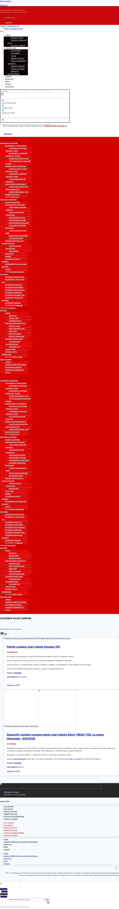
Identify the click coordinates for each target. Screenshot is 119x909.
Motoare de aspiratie (13, 367)
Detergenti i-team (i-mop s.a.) (13, 281)
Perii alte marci (15, 334)
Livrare (13, 56)
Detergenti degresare (13, 305)
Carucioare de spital (17, 218)
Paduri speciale (15, 321)
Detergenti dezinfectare (15, 295)
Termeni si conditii (17, 69)
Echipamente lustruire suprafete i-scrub (16, 155)
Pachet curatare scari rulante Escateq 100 (33, 646)
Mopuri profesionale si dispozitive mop (12, 242)
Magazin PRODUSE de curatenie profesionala (21, 842)
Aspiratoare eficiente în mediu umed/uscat (17, 188)
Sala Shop (4, 5)
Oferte (7, 35)
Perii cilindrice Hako (17, 329)
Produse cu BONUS (18, 45)
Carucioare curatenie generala (16, 209)
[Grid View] (2, 633)
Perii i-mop (13, 331)
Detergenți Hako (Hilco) (14, 277)
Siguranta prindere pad (14, 370)
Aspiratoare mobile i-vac (19, 159)
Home (6, 839)
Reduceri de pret (17, 38)
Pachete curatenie (12, 202)
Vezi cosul (8, 134)
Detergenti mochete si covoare (12, 299)
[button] (36, 31)
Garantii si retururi (17, 58)
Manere (8, 256)
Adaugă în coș (12, 685)
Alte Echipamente (12, 197)
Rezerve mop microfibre (18, 236)
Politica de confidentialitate (13, 73)
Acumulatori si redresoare (9, 353)
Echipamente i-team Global (16, 146)
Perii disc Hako (14, 326)
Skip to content (5, 1)
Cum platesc (15, 53)
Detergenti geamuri (13, 303)
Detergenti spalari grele (15, 290)
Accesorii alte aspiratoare (13, 348)
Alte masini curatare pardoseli (15, 180)
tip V (71, 759)
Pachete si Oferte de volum (16, 41)
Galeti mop (9, 254)
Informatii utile (10, 48)
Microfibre (9, 228)
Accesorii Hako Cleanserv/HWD (13, 343)
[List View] (5, 634)
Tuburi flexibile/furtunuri (15, 365)
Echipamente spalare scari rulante (14, 265)
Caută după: (13, 899)
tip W (79, 759)
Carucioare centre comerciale (15, 214)
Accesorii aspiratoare (14, 339)
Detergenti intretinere (14, 287)
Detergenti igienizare (13, 293)
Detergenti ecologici (13, 285)
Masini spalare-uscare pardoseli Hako (16, 170)
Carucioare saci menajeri (19, 223)
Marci (7, 81)
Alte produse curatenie (14, 272)
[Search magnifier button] (2, 94)
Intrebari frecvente (18, 66)
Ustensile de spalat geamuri (11, 260)
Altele (7, 372)
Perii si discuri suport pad (15, 323)
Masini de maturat (12, 195)
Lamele (8, 362)
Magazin (8, 76)
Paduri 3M (13, 316)
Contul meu (9, 87)
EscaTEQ (17, 673)
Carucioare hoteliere (17, 220)
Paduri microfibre (16, 238)
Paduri (7, 313)
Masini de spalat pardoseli (15, 166)
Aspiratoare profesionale (15, 184)
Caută (47, 899)
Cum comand (16, 51)
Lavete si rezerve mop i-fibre (16, 232)
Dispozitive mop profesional (13, 247)
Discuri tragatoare (16, 336)
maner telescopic (19, 759)
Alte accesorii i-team (13, 357)
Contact (8, 84)
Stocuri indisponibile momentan (16, 62)
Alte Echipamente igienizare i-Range (18, 162)
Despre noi (9, 79)
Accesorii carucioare (17, 225)
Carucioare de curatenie (15, 205)
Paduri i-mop (14, 318)
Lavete (8, 269)
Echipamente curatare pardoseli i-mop (16, 150)
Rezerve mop (14, 251)
